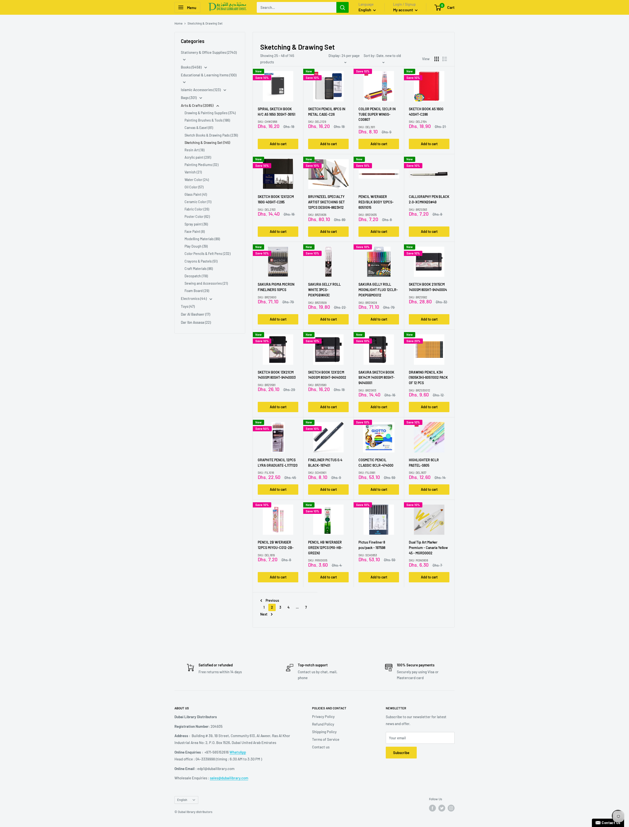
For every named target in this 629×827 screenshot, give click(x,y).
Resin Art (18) (194, 150)
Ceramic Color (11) (198, 202)
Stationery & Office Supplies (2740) (209, 52)
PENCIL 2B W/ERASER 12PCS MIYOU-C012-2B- (276, 545)
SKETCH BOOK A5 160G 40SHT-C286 (426, 111)
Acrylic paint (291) (198, 157)
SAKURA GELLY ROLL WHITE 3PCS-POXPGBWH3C (324, 289)
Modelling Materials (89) (202, 239)
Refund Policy (323, 724)
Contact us (320, 747)
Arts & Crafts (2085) (197, 105)
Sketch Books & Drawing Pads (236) (211, 135)
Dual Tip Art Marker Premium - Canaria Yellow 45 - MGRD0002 (428, 547)
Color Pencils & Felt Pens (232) (207, 254)
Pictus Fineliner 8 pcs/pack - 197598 (371, 545)
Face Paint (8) (195, 231)
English (182, 800)
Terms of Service (325, 739)
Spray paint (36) (196, 224)
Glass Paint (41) (196, 194)
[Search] (342, 7)
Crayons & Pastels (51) (201, 261)
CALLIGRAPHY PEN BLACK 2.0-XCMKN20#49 (429, 199)
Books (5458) (191, 67)
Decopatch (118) (196, 276)
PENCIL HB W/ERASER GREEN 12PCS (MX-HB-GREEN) (325, 547)
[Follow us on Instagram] (451, 808)
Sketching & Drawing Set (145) (207, 142)
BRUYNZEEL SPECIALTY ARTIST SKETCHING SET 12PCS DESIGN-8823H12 (326, 202)
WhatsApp (237, 752)
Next (263, 614)
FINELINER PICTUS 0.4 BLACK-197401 (325, 462)
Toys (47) (188, 306)
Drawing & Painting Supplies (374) (210, 113)
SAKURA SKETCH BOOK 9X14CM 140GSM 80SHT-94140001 (376, 377)
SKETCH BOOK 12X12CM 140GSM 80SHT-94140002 (327, 375)
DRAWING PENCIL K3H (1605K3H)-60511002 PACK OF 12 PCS (428, 377)
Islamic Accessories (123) (201, 89)
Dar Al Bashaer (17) (195, 314)
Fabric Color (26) (197, 209)
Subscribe (401, 752)
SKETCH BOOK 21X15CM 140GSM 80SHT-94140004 (428, 287)
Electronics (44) (194, 298)
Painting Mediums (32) (201, 165)
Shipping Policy (324, 731)
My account (403, 9)
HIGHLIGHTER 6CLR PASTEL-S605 (424, 462)
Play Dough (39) (196, 246)
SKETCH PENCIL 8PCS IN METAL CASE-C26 (326, 111)
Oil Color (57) (194, 187)
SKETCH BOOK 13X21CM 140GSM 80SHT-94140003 (277, 375)
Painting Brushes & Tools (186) (207, 120)
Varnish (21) (193, 172)
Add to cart (278, 144)
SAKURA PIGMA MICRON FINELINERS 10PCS (276, 287)
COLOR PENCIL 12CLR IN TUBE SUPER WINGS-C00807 (377, 114)
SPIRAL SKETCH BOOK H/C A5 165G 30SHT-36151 (276, 111)
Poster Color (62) (197, 216)
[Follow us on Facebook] (432, 808)
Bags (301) (189, 97)
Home (178, 23)
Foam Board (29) (197, 291)
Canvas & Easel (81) (199, 128)
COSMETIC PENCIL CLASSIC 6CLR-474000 (375, 462)
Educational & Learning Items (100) (208, 75)
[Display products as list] (445, 59)
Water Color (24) (197, 180)
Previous (272, 600)
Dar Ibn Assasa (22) (196, 322)
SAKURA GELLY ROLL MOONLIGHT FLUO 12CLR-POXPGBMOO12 (378, 289)
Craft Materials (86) (199, 268)
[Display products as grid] (436, 59)
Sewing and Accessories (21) (206, 283)
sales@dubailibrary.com (229, 778)
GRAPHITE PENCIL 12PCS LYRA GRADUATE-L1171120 (278, 462)
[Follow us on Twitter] (441, 808)
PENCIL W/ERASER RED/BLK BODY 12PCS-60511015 (376, 202)
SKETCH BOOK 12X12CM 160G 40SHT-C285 (276, 199)
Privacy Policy (323, 716)
